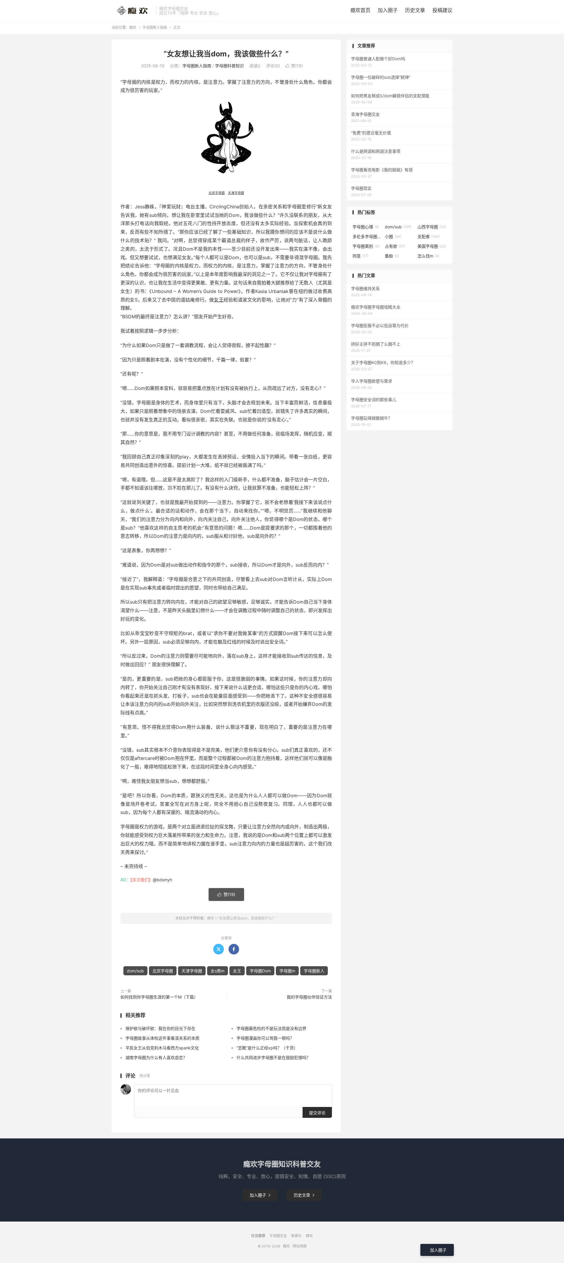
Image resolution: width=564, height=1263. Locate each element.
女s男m (217, 970)
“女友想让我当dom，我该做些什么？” (226, 53)
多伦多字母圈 (367, 236)
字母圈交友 (278, 1236)
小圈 (393, 236)
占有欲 (395, 246)
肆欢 (309, 1236)
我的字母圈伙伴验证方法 (309, 996)
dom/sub (135, 970)
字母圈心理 (365, 226)
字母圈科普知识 (229, 65)
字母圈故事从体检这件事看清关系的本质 (162, 1038)
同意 (360, 255)
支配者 (428, 236)
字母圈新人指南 (154, 27)
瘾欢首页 (360, 10)
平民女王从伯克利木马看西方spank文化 (162, 1047)
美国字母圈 (431, 246)
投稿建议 (442, 10)
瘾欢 (132, 27)
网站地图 (300, 1246)
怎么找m (428, 255)
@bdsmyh (162, 879)
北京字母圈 (217, 193)
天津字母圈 (236, 193)
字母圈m (287, 970)
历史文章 (415, 10)
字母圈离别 (365, 246)
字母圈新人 (314, 970)
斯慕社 (296, 1236)
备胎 (392, 255)
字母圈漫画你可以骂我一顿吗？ (265, 1038)
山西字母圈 (431, 226)
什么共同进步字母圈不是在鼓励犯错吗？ (273, 1057)
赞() (294, 65)
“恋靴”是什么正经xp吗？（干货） (267, 1047)
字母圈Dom (260, 970)
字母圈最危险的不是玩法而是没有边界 (271, 1028)
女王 (218, 300)
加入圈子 (388, 10)
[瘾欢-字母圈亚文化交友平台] (132, 10)
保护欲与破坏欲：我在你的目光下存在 (160, 1028)
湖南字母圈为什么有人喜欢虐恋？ (156, 1057)
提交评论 (317, 1112)
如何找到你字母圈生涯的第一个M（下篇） (159, 996)
